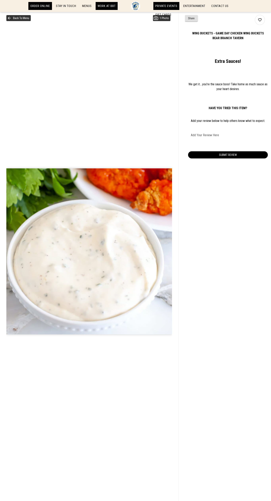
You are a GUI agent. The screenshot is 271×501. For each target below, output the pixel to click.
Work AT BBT (107, 6)
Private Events (166, 6)
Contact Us (220, 6)
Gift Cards (163, 15)
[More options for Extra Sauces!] (260, 20)
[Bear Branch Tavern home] (135, 6)
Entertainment (194, 6)
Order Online (40, 6)
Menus (87, 6)
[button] (18, 18)
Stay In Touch (66, 6)
